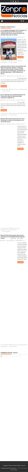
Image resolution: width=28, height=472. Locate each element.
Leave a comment (13, 62)
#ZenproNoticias (4, 62)
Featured (3, 60)
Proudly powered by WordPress (8, 468)
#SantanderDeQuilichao (5, 229)
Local (7, 60)
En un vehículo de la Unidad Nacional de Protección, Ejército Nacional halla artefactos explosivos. (13, 96)
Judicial (7, 89)
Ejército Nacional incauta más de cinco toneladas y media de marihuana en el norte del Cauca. (13, 120)
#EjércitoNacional (23, 89)
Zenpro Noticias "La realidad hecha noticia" (16, 37)
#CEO (21, 60)
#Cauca (17, 60)
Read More (20, 57)
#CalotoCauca (12, 60)
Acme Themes (14, 469)
